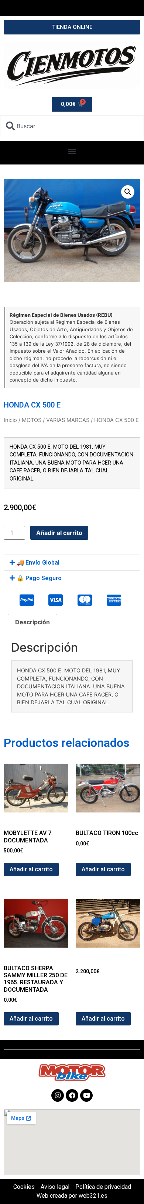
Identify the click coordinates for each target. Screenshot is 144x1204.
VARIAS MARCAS (67, 420)
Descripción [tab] (32, 622)
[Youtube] (86, 1095)
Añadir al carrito (59, 532)
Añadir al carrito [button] (31, 869)
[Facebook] (72, 1095)
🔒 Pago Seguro (39, 578)
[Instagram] (57, 1095)
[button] (72, 151)
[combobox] (72, 126)
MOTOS (31, 420)
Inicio (10, 420)
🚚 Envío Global (38, 562)
